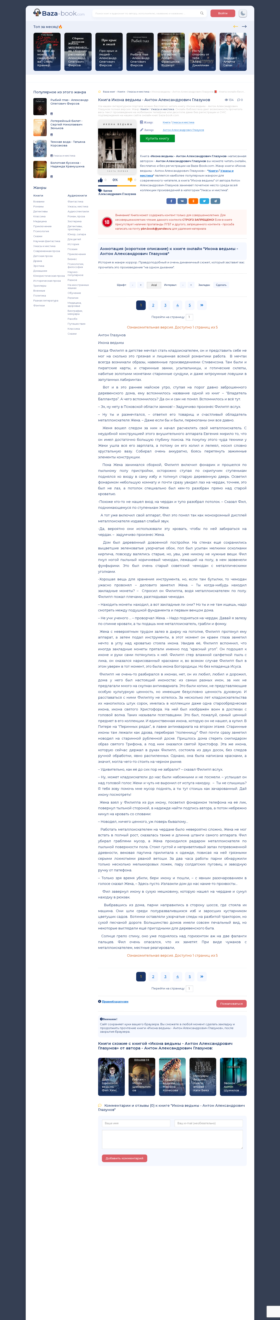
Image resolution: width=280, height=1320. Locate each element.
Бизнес (72, 258)
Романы (38, 206)
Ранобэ (72, 318)
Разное (72, 279)
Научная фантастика (46, 241)
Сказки (37, 236)
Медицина (40, 221)
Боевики (38, 201)
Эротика (38, 265)
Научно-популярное (75, 273)
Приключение (42, 226)
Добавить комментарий (124, 1158)
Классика (39, 216)
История (73, 244)
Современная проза (46, 250)
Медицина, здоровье (75, 304)
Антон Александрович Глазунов (117, 192)
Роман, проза (76, 216)
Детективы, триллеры (75, 228)
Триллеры (39, 285)
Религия (73, 297)
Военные (39, 290)
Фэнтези (39, 305)
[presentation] (235, 26)
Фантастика (75, 201)
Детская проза (43, 255)
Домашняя (40, 270)
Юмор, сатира (77, 234)
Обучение (74, 292)
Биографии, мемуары (75, 312)
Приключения (77, 254)
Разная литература (45, 300)
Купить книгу (157, 138)
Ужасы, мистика (78, 206)
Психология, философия (76, 265)
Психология (41, 231)
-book (63, 13)
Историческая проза (47, 280)
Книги (144, 109)
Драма (37, 260)
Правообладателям (115, 1001)
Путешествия (76, 323)
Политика (39, 295)
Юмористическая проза (49, 275)
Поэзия (72, 249)
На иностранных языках (78, 286)
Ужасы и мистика (44, 246)
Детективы (40, 211)
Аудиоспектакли (78, 211)
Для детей (74, 239)
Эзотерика (75, 221)
